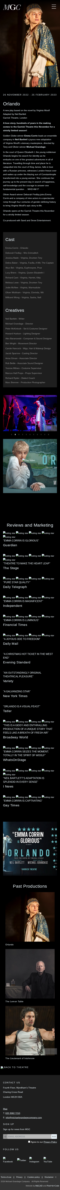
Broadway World (15, 737)
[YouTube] (49, 1160)
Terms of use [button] (6, 1177)
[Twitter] (21, 1160)
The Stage (11, 568)
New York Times (15, 696)
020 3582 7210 (12, 1113)
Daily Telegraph (15, 587)
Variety (8, 681)
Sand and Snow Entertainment (36, 220)
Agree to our (44, 1142)
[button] (47, 428)
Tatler (7, 711)
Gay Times (11, 805)
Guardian (10, 545)
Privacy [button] (19, 1177)
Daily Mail (10, 643)
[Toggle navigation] (51, 6)
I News (8, 786)
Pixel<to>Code (53, 1186)
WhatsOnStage (14, 760)
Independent (12, 605)
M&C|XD (39, 1186)
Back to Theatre (16, 1067)
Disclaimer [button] (49, 1177)
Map (5, 1109)
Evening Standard (16, 662)
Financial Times (15, 624)
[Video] (28, 460)
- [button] (16, 248)
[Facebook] (8, 1160)
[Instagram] (34, 1160)
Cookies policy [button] (33, 1177)
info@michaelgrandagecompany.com (24, 1117)
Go (54, 1136)
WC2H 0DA (16, 1097)
